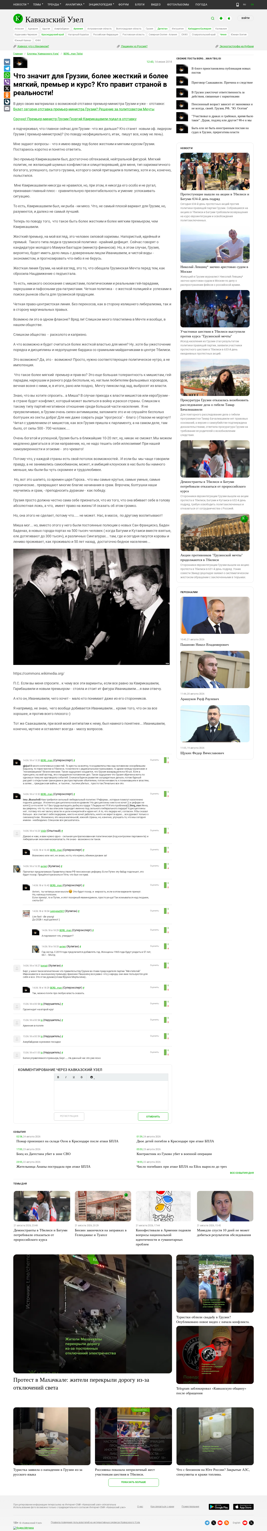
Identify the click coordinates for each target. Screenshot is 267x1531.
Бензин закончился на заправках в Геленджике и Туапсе (101, 1232)
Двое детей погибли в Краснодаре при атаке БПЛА (175, 1141)
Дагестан (163, 28)
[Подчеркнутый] (74, 1077)
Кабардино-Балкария (199, 28)
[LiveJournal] (7, 102)
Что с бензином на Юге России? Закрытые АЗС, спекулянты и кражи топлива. (213, 1472)
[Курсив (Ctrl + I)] (66, 1077)
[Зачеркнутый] (81, 1077)
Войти (245, 18)
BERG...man (47, 760)
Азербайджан (61, 28)
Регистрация (69, 1116)
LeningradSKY (57, 911)
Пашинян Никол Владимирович (204, 644)
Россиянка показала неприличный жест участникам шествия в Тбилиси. (125, 1472)
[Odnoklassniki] (7, 95)
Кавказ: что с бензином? (33, 46)
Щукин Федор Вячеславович (202, 752)
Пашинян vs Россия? (134, 46)
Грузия (149, 28)
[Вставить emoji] (91, 1077)
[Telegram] (7, 68)
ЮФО (38, 40)
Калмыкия (221, 28)
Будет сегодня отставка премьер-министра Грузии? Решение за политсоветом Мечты (83, 109)
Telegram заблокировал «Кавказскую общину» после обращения (211, 1390)
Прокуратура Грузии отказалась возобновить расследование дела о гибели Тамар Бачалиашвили (214, 404)
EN (252, 4)
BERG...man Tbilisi (73, 53)
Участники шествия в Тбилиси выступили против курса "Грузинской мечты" (212, 333)
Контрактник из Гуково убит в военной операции (174, 1153)
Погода (201, 4)
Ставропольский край (204, 34)
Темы (37, 4)
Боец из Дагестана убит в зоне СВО (43, 1153)
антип (44, 866)
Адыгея (46, 28)
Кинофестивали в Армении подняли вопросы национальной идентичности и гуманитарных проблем (163, 1237)
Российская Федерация (105, 34)
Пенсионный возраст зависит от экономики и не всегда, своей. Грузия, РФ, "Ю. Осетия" (222, 106)
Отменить (153, 1116)
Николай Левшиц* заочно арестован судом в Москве (214, 269)
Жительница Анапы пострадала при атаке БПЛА (53, 1166)
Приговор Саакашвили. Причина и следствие (222, 82)
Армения (78, 28)
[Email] (7, 108)
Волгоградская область (129, 28)
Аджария (33, 28)
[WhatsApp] (7, 75)
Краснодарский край (52, 34)
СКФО (184, 34)
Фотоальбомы (178, 4)
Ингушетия (178, 28)
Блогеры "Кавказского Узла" (43, 53)
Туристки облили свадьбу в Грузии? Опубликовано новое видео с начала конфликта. (213, 1319)
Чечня (223, 34)
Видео (156, 4)
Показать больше (133, 1482)
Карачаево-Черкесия (26, 34)
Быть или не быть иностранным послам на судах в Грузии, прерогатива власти (220, 130)
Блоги (139, 4)
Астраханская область (99, 28)
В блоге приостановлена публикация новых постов (221, 70)
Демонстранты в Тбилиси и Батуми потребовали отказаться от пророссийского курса (213, 486)
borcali (44, 965)
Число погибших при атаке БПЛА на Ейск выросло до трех (182, 1166)
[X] (7, 88)
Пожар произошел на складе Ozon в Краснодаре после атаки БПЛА (67, 1141)
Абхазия (19, 28)
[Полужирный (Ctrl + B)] (58, 1077)
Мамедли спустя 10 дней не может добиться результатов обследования (224, 1232)
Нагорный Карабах (78, 34)
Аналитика (73, 4)
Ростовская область (134, 34)
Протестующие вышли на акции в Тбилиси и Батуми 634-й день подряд (214, 196)
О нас (140, 1506)
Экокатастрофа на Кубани (236, 46)
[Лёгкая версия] (237, 4)
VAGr (43, 831)
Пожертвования (190, 1506)
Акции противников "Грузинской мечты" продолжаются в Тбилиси (211, 557)
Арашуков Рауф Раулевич (199, 698)
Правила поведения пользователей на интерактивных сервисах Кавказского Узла (95, 1522)
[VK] (7, 62)
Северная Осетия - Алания (163, 34)
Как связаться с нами (162, 1506)
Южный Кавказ (23, 40)
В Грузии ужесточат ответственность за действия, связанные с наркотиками (218, 94)
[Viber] (7, 82)
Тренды (53, 4)
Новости (20, 4)
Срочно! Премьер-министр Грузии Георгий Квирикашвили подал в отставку (75, 119)
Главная (18, 53)
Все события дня (242, 1172)
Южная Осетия (239, 34)
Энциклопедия (100, 4)
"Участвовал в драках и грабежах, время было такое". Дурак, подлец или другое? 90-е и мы (222, 118)
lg (42, 1004)
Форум (123, 4)
